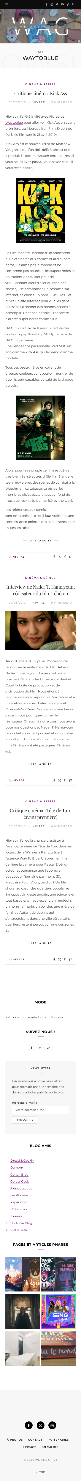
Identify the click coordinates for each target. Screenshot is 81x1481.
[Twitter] (59, 556)
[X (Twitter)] (40, 1425)
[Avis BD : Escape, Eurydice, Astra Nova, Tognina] (22, 1275)
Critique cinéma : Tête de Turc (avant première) (40, 813)
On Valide (49, 1447)
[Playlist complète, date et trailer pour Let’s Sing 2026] (58, 1312)
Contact (35, 1439)
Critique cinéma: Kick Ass (40, 93)
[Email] (70, 556)
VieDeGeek (18, 1230)
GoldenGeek (19, 1181)
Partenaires (58, 1439)
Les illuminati (20, 1195)
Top (42, 1472)
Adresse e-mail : (24, 1103)
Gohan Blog (19, 1175)
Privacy (29, 1447)
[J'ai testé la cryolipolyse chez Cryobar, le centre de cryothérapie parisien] (22, 1349)
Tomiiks (16, 1216)
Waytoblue (14, 122)
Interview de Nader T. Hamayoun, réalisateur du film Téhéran (40, 590)
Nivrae (39, 102)
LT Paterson (19, 1209)
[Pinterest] (65, 556)
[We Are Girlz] (40, 26)
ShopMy (57, 1017)
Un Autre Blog (21, 1223)
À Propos (15, 1439)
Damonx (16, 1167)
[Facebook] (54, 556)
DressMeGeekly (22, 1160)
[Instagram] (52, 1425)
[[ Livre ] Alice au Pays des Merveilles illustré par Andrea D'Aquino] (58, 1349)
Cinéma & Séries (40, 84)
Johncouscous (21, 1188)
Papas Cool (18, 1202)
